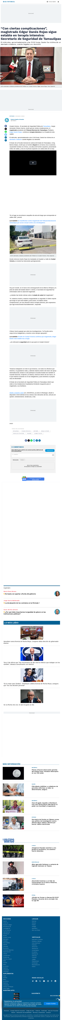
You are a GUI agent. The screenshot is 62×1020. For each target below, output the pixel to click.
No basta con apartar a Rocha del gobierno (20, 594)
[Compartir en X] (6, 129)
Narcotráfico (6, 942)
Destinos (5, 968)
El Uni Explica (7, 930)
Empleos (34, 944)
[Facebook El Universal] (36, 981)
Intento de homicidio (18, 433)
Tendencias (6, 957)
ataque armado (45, 431)
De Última (6, 981)
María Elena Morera (10, 591)
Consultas (5, 971)
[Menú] (58, 1)
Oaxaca (34, 923)
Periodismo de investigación (7, 927)
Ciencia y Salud (7, 959)
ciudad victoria (38, 433)
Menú (4, 964)
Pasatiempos (35, 961)
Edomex (34, 921)
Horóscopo (35, 962)
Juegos (34, 959)
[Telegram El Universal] (32, 981)
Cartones (5, 946)
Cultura (5, 953)
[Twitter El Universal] (40, 981)
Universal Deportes (8, 950)
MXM (4, 960)
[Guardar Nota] (6, 140)
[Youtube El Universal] (44, 981)
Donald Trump (7, 937)
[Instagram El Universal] (48, 981)
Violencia (37, 1010)
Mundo (5, 935)
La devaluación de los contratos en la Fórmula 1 (22, 603)
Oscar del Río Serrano (11, 609)
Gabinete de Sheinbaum (6, 932)
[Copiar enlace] (6, 137)
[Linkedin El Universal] (55, 981)
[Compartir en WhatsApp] (6, 132)
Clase (4, 975)
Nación (5, 921)
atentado (35, 431)
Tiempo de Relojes (8, 986)
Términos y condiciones (39, 1012)
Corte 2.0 (5, 923)
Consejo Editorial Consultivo (17, 1010)
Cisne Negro (6, 988)
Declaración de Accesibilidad (23, 1012)
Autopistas (6, 969)
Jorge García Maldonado (12, 600)
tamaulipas (16, 431)
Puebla (34, 924)
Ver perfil (13, 120)
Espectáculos (7, 951)
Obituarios (34, 946)
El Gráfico (34, 952)
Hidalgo (34, 926)
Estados (12, 116)
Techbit (5, 962)
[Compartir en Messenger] (6, 134)
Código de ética (30, 1010)
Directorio (6, 1010)
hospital (29, 433)
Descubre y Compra (37, 939)
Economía (6, 948)
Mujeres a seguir (7, 924)
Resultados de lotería (36, 965)
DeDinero (34, 955)
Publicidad (44, 1010)
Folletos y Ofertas (37, 941)
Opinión (7, 588)
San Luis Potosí (36, 930)
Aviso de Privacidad (53, 1010)
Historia (13, 1012)
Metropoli (5, 939)
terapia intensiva (26, 431)
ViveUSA (34, 957)
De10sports (35, 953)
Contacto (48, 1012)
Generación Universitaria (35, 949)
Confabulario (6, 955)
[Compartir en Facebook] (6, 126)
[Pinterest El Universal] (51, 981)
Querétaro (34, 928)
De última (5, 966)
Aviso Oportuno (36, 943)
